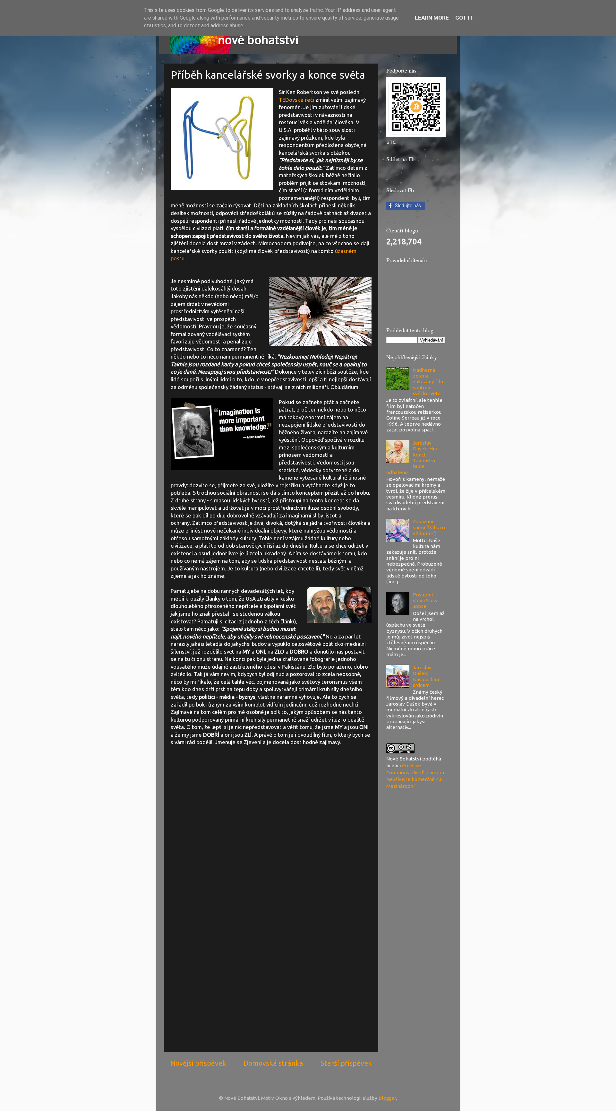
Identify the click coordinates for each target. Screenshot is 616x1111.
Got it (464, 17)
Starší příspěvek (346, 1063)
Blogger (387, 1098)
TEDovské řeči (296, 100)
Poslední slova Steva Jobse (426, 600)
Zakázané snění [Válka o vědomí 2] (429, 527)
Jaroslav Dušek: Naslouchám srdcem (427, 676)
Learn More (432, 17)
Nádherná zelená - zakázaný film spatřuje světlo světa (429, 381)
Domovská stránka (273, 1063)
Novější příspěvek (198, 1063)
